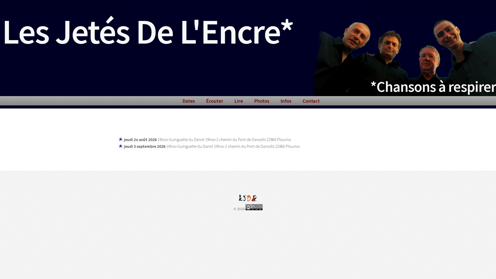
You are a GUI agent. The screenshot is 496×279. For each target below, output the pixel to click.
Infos (286, 101)
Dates (189, 101)
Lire (238, 101)
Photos (261, 101)
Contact (311, 101)
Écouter (214, 101)
